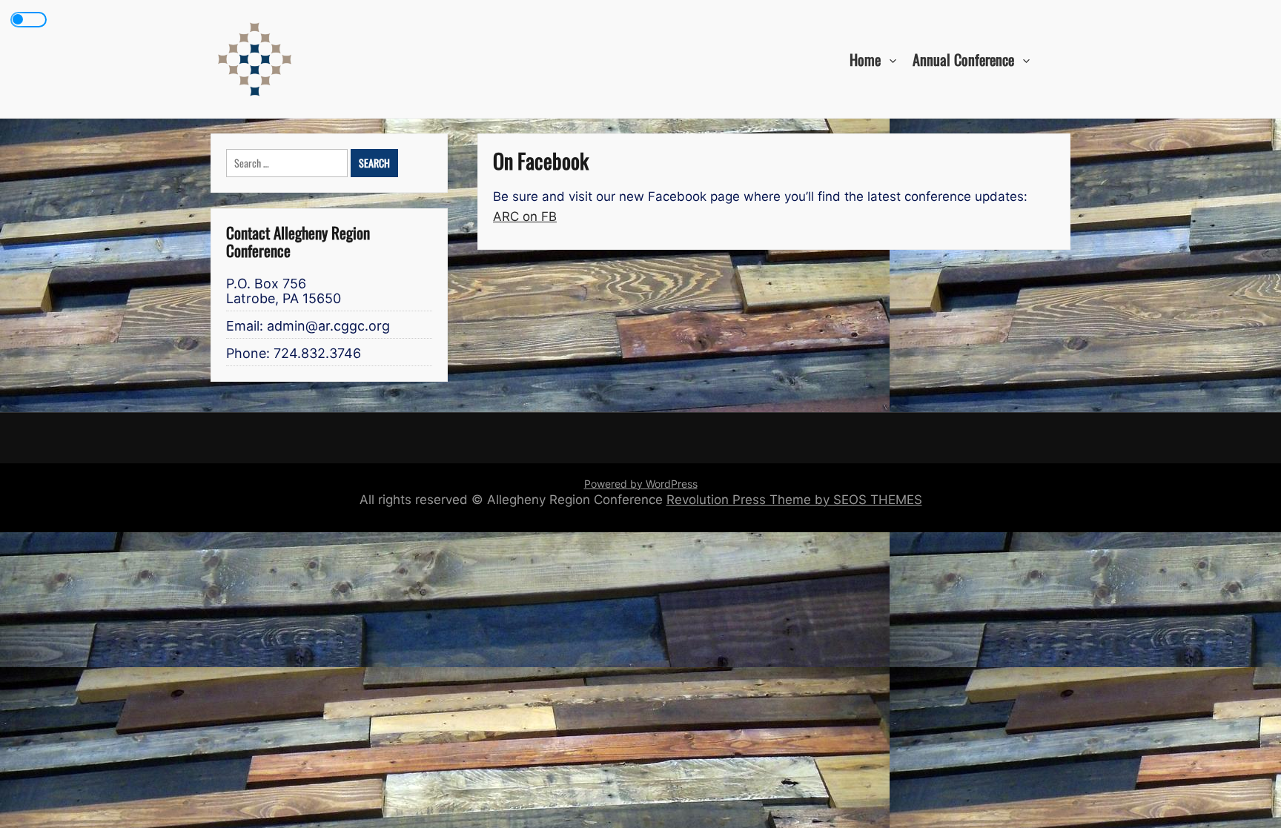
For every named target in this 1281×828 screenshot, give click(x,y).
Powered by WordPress (641, 483)
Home (865, 58)
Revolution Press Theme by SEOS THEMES (794, 499)
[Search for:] (288, 163)
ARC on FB (525, 216)
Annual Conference (963, 58)
